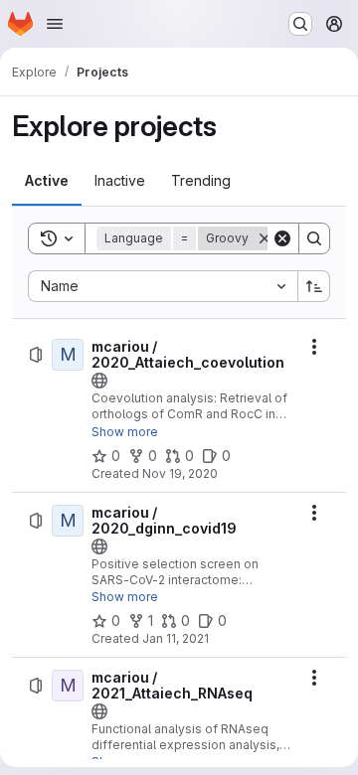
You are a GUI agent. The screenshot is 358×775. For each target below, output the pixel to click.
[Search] (314, 238)
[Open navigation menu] (55, 24)
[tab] (47, 181)
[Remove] (264, 238)
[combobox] (162, 286)
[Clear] (282, 238)
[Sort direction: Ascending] (314, 286)
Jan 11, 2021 (175, 638)
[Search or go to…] (300, 24)
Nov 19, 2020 (180, 473)
